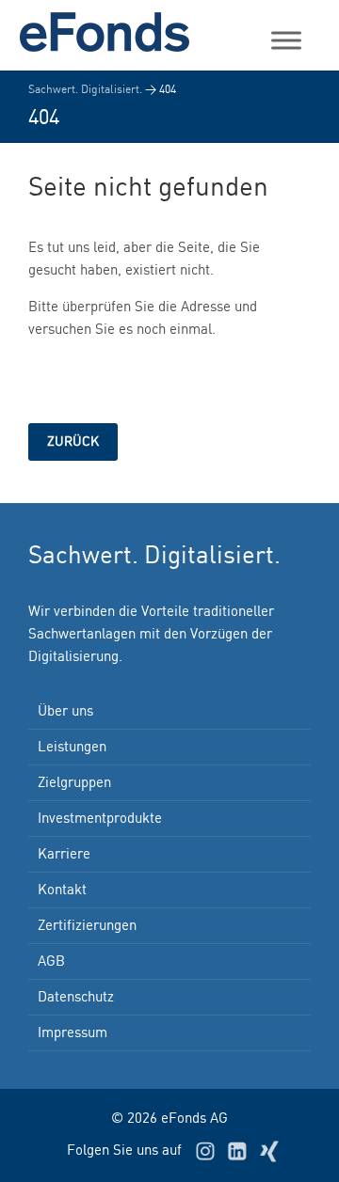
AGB (51, 961)
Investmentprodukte (100, 819)
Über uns (65, 711)
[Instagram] (205, 1150)
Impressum (72, 1033)
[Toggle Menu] (286, 40)
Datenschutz (76, 997)
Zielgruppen (74, 783)
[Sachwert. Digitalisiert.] (113, 32)
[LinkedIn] (237, 1150)
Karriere (64, 854)
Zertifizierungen (87, 926)
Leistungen (72, 747)
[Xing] (269, 1150)
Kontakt (62, 890)
